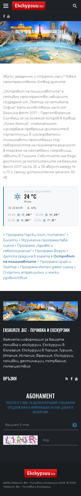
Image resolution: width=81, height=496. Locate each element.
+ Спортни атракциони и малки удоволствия (39, 272)
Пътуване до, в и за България (47, 37)
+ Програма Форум (49, 251)
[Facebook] (71, 378)
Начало (21, 37)
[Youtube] (76, 378)
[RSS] (66, 378)
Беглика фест (23, 54)
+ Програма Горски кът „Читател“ (34, 235)
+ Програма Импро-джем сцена (45, 267)
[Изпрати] (74, 425)
